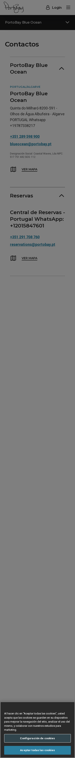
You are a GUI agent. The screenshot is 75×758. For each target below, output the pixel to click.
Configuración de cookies (37, 738)
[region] (37, 730)
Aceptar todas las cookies (37, 750)
